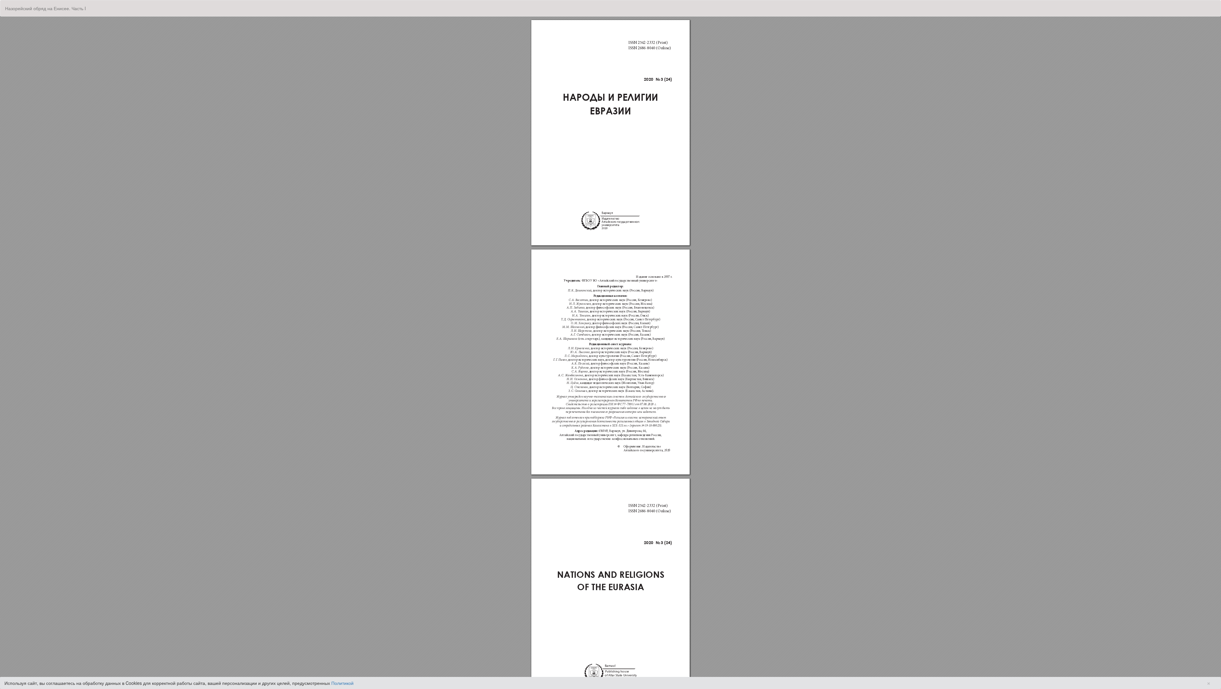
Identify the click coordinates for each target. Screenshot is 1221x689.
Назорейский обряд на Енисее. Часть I (45, 8)
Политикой (342, 683)
